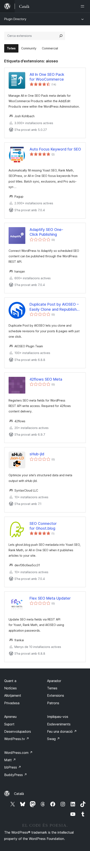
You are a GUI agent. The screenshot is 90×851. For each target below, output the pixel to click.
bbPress (12, 767)
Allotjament (12, 695)
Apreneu (10, 717)
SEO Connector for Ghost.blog (43, 525)
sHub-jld (37, 454)
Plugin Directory (15, 19)
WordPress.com (18, 753)
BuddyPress (15, 775)
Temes (52, 688)
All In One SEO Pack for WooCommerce (47, 76)
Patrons (53, 703)
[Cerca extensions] (61, 36)
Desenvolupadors (17, 731)
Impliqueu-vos (57, 717)
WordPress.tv (16, 739)
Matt (10, 760)
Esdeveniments (59, 724)
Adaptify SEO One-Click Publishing (46, 232)
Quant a (10, 681)
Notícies (10, 688)
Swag (53, 739)
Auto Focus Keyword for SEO (55, 149)
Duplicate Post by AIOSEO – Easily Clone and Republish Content (54, 307)
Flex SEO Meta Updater (50, 598)
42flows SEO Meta (46, 379)
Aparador (54, 681)
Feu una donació (62, 731)
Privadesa (11, 703)
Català (19, 794)
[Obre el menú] (83, 6)
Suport (9, 724)
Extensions (55, 695)
